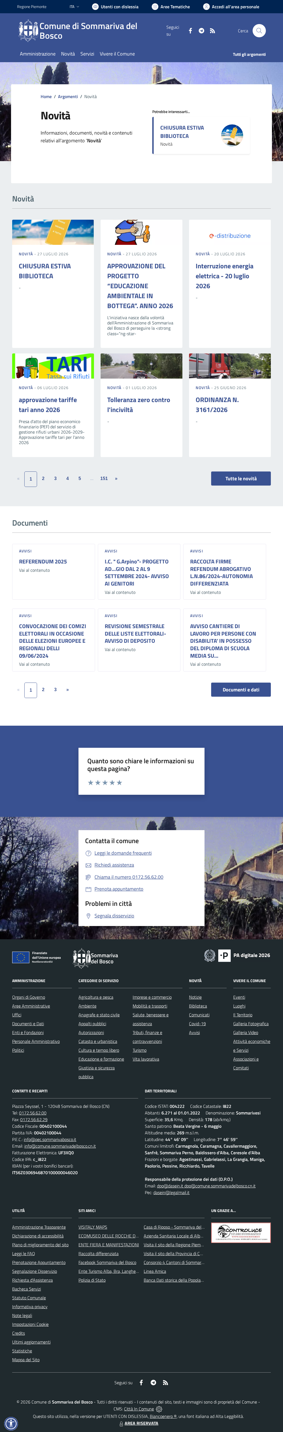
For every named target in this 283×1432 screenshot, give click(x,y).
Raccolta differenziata (98, 1253)
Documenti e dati (241, 689)
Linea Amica (155, 1271)
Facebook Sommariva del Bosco (107, 1262)
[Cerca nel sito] (259, 30)
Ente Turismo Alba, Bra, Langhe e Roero (114, 1271)
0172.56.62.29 (34, 1119)
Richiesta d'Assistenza (32, 1280)
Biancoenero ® (163, 1416)
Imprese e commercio (152, 997)
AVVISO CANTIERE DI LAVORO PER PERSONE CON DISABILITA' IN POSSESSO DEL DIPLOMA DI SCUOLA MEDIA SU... (223, 641)
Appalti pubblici (92, 1023)
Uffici (16, 1014)
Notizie (195, 997)
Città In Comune (139, 1408)
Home (46, 96)
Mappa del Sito (26, 1359)
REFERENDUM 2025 (43, 561)
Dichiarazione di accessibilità (38, 1235)
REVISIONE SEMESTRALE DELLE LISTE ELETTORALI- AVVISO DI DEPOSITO (135, 633)
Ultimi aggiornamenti (31, 1342)
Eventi (239, 997)
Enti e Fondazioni (28, 1032)
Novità (26, 254)
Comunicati (199, 1014)
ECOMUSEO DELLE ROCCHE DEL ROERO (116, 1235)
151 (104, 478)
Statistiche (22, 1350)
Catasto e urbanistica (97, 1041)
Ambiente (87, 1006)
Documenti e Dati (28, 1023)
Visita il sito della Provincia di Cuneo (176, 1253)
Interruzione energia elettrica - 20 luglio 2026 (224, 276)
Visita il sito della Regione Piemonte (176, 1244)
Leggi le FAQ (23, 1253)
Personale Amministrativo (36, 1041)
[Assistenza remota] (159, 1408)
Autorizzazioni (91, 1032)
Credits (18, 1333)
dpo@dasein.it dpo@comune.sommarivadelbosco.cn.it (206, 1185)
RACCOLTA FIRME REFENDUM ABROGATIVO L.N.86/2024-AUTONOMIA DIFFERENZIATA (221, 572)
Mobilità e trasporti (150, 1006)
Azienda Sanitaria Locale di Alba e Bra (178, 1235)
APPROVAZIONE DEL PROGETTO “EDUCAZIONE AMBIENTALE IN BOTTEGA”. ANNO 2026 (140, 286)
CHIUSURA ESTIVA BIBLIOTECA (182, 131)
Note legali (22, 1315)
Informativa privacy (30, 1306)
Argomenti (68, 96)
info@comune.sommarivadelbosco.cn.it (60, 1146)
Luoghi (239, 1006)
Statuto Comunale (29, 1297)
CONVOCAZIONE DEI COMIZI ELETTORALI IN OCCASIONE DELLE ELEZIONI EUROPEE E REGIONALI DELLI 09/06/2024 (52, 641)
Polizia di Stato (92, 1280)
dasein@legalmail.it (171, 1192)
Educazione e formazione (101, 1059)
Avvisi (25, 551)
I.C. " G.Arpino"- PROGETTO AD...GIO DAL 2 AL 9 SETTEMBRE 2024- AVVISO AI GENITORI (137, 572)
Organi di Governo (28, 997)
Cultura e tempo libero (98, 1050)
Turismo (139, 1050)
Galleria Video (245, 1032)
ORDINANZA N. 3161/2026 (217, 405)
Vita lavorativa (146, 1059)
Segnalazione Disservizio (34, 1271)
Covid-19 (197, 1023)
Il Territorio (242, 1014)
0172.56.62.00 (32, 1113)
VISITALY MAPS (92, 1227)
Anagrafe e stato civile (99, 1014)
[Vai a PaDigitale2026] (237, 955)
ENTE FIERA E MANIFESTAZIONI (108, 1244)
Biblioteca (198, 1006)
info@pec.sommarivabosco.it (50, 1139)
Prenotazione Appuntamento (38, 1262)
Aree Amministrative (31, 1006)
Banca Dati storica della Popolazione (177, 1280)
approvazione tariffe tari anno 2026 (48, 405)
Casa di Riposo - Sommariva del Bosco (179, 1227)
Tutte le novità (241, 478)
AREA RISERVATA (141, 1423)
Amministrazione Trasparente (39, 1227)
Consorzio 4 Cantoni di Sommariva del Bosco (184, 1262)
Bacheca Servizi (26, 1289)
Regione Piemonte (31, 6)
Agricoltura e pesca (95, 997)
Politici (18, 1050)
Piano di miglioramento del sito (40, 1244)
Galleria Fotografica (251, 1023)
